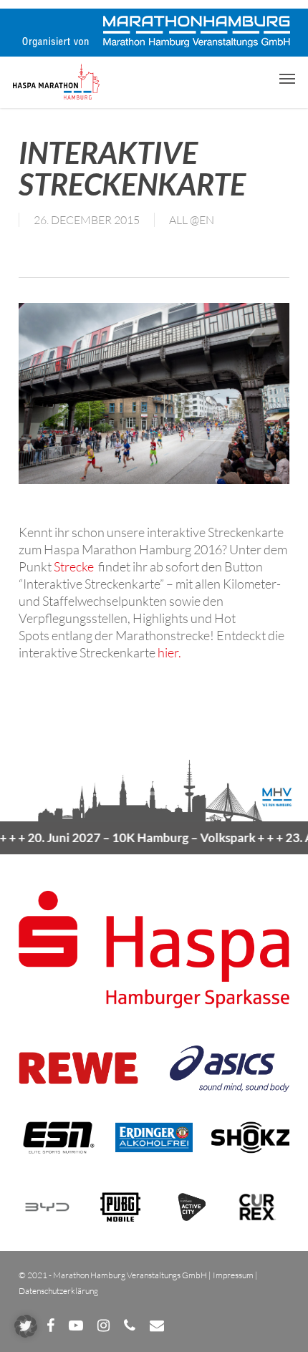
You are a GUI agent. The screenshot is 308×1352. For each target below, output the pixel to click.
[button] (287, 78)
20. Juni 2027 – (129, 837)
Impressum (233, 1275)
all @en (191, 220)
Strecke (75, 566)
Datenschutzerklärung (58, 1290)
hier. (169, 652)
